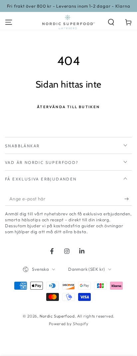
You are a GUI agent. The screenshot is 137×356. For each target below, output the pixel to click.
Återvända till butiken (68, 107)
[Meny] (8, 22)
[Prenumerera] (128, 199)
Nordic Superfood (57, 316)
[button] (111, 22)
